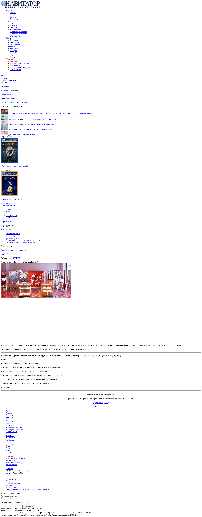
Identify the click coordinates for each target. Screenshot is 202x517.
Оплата (8, 481)
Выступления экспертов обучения (14, 102)
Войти (3, 80)
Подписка (14, 17)
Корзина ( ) (6, 78)
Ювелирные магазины (19, 34)
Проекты (9, 23)
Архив (8, 21)
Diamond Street (16, 36)
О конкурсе (10, 46)
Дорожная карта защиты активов (21, 135)
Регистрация (12, 80)
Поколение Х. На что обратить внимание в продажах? (30, 129)
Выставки (10, 38)
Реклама (13, 15)
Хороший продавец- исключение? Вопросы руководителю (31, 124)
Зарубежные (15, 44)
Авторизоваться (101, 407)
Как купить (5, 170)
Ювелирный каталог (18, 32)
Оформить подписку (101, 403)
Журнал (9, 11)
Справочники (15, 30)
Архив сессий (15, 70)
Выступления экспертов (20, 68)
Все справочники (8, 205)
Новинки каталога (10, 498)
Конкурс (13, 51)
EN (2, 76)
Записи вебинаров (8, 98)
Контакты (14, 19)
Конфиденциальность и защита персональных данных (27, 490)
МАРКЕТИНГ (7, 230)
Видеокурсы (15, 65)
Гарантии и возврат (13, 483)
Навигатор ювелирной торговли (14, 250)
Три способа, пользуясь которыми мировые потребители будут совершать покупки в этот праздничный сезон (52, 113)
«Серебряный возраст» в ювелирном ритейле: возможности (32, 119)
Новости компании (11, 496)
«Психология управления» (11, 199)
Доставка (9, 485)
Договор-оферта (12, 487)
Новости (13, 53)
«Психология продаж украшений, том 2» (17, 166)
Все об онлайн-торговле (20, 63)
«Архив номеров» (8, 222)
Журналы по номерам (9, 90)
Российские (15, 42)
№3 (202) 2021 (6, 254)
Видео (12, 57)
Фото (12, 55)
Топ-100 (13, 27)
